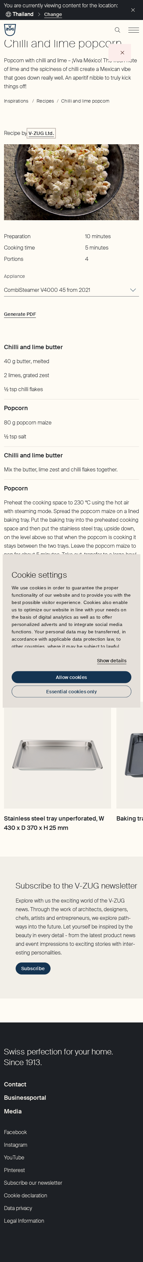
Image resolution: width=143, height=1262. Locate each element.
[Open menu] (133, 30)
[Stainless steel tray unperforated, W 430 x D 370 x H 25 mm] (57, 755)
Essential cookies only (71, 692)
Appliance (14, 276)
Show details (111, 660)
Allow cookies (71, 677)
